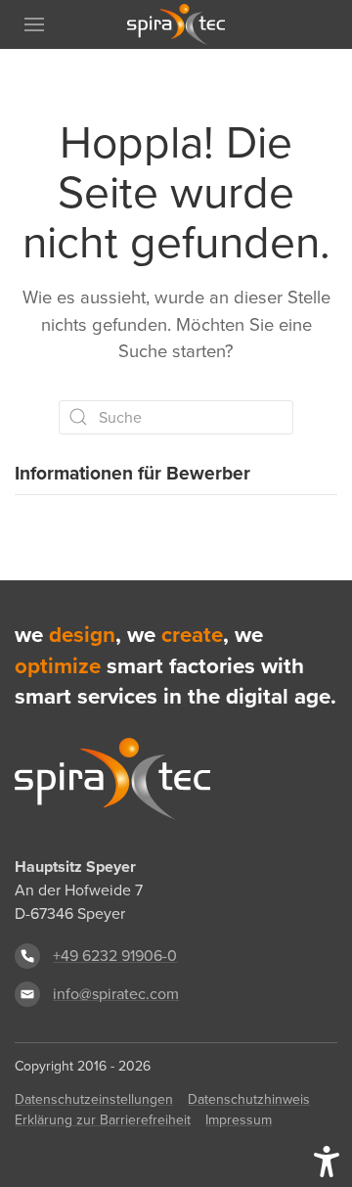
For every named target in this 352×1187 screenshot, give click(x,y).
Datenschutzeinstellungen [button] (94, 1099)
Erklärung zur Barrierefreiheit (103, 1120)
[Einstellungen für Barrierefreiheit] (326, 1161)
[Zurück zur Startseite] (176, 24)
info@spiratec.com (116, 993)
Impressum (238, 1120)
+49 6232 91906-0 (115, 955)
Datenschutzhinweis (249, 1099)
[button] (34, 24)
